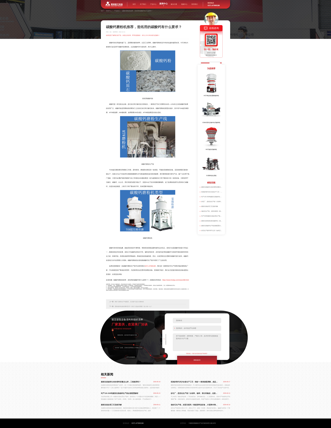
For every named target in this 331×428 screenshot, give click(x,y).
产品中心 (153, 4)
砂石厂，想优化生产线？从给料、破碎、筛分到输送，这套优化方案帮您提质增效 (212, 201)
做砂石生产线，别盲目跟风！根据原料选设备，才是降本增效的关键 (212, 211)
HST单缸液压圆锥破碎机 (211, 95)
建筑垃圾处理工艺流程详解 (209, 206)
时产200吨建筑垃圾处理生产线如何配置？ (212, 216)
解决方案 (174, 4)
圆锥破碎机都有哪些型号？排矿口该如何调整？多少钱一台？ (133, 306)
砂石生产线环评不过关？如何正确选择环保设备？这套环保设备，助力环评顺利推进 (212, 230)
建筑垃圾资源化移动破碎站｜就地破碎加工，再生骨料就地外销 (212, 221)
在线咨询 (214, 28)
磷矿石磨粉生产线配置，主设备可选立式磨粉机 (129, 301)
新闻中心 (163, 3)
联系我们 (195, 4)
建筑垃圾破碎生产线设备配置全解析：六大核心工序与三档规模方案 (212, 225)
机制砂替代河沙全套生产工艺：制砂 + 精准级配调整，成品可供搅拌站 (212, 192)
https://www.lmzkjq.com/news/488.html (175, 280)
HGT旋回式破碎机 (211, 149)
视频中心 (184, 4)
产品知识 (117, 11)
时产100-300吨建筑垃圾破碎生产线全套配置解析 (212, 196)
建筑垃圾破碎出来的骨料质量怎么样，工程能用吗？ (212, 187)
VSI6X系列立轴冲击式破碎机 (211, 122)
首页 (134, 4)
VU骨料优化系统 (211, 175)
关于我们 (143, 4)
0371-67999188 (150, 266)
